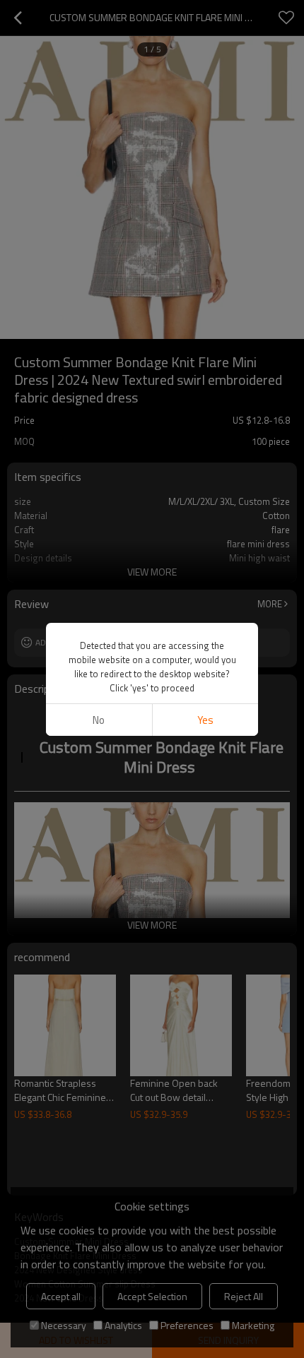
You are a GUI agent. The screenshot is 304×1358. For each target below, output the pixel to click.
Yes (205, 720)
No (99, 720)
